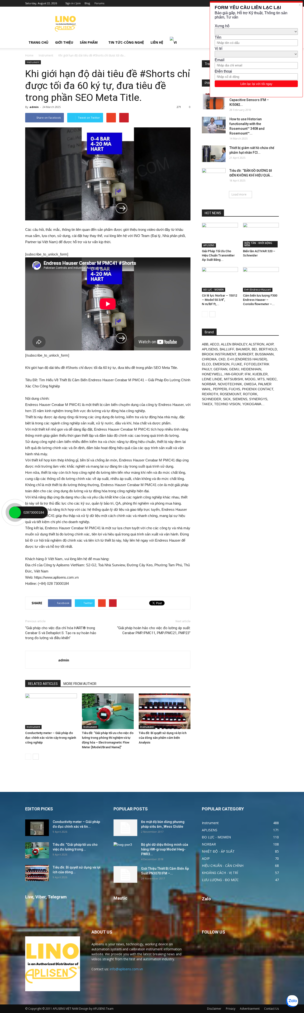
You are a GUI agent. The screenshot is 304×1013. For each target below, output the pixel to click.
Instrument (46, 55)
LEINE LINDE (212, 379)
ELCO (206, 364)
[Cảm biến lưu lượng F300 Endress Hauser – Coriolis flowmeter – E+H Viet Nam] (261, 279)
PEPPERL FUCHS (226, 389)
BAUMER (243, 349)
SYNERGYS (258, 399)
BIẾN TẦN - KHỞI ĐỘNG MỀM (258, 244)
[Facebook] (219, 947)
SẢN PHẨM (89, 42)
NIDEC (271, 379)
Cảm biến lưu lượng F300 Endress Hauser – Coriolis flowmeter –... (260, 300)
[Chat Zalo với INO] (292, 1001)
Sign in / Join (73, 3)
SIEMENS (240, 399)
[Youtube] (271, 947)
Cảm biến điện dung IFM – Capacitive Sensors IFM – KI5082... (249, 100)
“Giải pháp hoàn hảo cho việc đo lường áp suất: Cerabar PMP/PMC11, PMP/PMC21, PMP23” (153, 630)
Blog (87, 3)
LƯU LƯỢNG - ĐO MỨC (220, 880)
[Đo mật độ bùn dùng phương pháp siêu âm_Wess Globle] (125, 827)
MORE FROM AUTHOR (79, 684)
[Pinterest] (232, 947)
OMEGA (250, 384)
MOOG (250, 379)
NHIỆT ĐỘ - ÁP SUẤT (218, 851)
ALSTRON (256, 344)
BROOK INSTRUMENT (219, 354)
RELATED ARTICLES (43, 684)
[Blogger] (206, 947)
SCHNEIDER (211, 399)
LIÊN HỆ (157, 42)
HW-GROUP (233, 374)
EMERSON (221, 364)
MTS (261, 379)
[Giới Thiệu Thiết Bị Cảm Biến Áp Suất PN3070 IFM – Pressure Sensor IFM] (125, 874)
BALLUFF (227, 349)
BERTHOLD (268, 349)
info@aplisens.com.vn (126, 969)
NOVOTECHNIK (230, 384)
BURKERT (245, 354)
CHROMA (209, 359)
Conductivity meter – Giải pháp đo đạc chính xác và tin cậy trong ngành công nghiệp (50, 737)
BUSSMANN (264, 354)
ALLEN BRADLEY (234, 344)
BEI (254, 349)
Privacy (230, 1009)
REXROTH (210, 394)
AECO (214, 344)
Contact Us (271, 1009)
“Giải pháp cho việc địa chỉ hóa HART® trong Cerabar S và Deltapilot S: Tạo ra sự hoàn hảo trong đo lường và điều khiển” (60, 633)
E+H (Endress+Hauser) (257, 289)
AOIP (269, 344)
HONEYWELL (212, 374)
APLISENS (208, 245)
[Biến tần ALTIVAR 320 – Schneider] (261, 235)
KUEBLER (260, 374)
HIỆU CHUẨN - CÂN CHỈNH (222, 865)
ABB (205, 344)
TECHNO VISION (227, 404)
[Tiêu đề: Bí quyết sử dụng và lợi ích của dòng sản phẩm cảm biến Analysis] (164, 711)
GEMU (234, 369)
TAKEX (207, 404)
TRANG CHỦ (38, 42)
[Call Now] (15, 512)
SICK (227, 399)
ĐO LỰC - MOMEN (213, 289)
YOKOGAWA (251, 404)
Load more (239, 194)
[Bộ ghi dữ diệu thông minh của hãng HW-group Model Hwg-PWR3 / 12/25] (125, 850)
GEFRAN (220, 369)
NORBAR (209, 384)
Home (29, 55)
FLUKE (236, 364)
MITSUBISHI (233, 379)
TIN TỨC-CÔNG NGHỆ (126, 42)
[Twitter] (258, 947)
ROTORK (250, 394)
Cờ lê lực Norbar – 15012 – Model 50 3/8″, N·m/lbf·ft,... (219, 300)
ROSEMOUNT (230, 394)
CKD (221, 359)
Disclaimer (214, 1009)
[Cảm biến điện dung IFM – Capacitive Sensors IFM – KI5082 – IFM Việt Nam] (214, 101)
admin (34, 107)
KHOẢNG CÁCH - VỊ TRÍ (220, 872)
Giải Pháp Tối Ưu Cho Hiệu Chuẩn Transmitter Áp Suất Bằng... (218, 255)
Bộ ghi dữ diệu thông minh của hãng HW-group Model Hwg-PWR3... (164, 849)
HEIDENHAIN (251, 369)
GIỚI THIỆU (64, 42)
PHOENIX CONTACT (257, 389)
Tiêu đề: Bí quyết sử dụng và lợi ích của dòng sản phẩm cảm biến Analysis (162, 737)
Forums (99, 3)
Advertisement (250, 1009)
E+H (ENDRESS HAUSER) (247, 359)
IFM (248, 374)
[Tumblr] (245, 947)
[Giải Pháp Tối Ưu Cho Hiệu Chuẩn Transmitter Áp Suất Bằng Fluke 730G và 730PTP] (220, 235)
